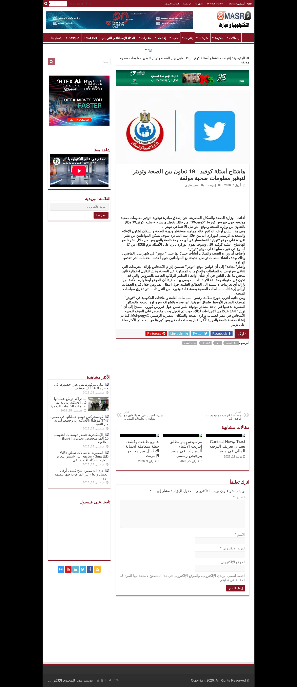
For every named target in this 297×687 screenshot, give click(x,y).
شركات (203, 38)
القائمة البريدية (171, 3)
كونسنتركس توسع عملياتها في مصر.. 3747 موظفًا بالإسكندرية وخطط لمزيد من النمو (79, 420)
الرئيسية (187, 3)
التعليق (239, 497)
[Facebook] (86, 3)
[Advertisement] (182, 380)
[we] (148, 50)
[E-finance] (119, 20)
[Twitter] (82, 3)
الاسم (240, 535)
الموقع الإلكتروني (233, 562)
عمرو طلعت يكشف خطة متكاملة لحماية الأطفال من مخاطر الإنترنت (142, 448)
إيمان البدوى (231, 343)
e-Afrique (72, 38)
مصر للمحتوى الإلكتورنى (65, 680)
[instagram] (70, 3)
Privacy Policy (215, 3)
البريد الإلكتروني (232, 548)
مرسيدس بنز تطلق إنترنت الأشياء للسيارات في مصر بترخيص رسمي (186, 448)
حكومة (219, 38)
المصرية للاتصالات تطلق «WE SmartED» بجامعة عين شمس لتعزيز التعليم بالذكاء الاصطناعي (82, 456)
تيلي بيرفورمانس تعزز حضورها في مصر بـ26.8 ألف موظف (81, 386)
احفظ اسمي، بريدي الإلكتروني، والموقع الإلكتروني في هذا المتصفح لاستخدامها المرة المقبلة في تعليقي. (184, 578)
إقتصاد (161, 38)
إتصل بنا (199, 3)
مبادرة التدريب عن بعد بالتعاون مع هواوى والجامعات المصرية (144, 415)
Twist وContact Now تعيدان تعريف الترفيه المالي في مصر (227, 446)
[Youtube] (74, 3)
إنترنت (188, 38)
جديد (175, 38)
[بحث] (46, 4)
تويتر (218, 343)
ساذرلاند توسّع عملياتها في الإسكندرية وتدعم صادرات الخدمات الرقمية (68, 402)
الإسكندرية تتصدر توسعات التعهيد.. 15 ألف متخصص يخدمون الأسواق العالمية (81, 438)
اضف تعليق (192, 185)
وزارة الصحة (190, 343)
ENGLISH (90, 38)
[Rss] (89, 3)
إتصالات (234, 38)
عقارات (146, 38)
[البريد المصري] (182, 78)
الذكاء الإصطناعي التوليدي (118, 38)
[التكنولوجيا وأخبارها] (234, 19)
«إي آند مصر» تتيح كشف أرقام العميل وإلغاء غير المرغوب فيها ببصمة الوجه (81, 474)
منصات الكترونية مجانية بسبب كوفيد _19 (223, 415)
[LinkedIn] (78, 3)
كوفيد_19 (205, 343)
